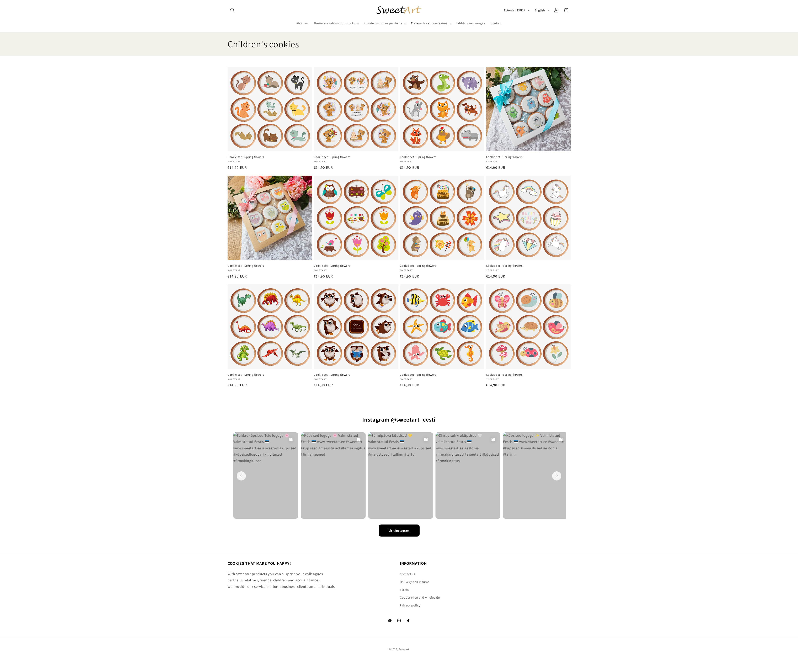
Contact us (407, 574)
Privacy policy (410, 605)
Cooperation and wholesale (420, 597)
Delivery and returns (414, 582)
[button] (233, 10)
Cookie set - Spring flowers (246, 157)
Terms (404, 589)
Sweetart (404, 649)
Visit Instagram (399, 530)
